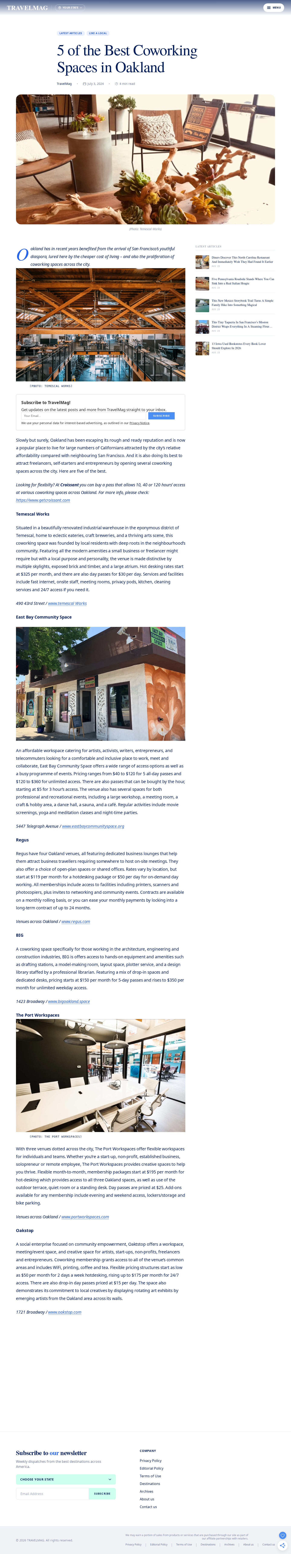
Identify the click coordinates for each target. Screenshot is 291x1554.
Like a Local (98, 33)
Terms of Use (150, 1476)
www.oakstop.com (64, 1312)
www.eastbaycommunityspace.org (93, 826)
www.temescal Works (67, 603)
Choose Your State (37, 1479)
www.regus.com (76, 921)
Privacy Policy (150, 1460)
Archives (146, 1491)
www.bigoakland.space (69, 1001)
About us (147, 1499)
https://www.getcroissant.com (43, 500)
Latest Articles (70, 33)
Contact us (148, 1506)
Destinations (150, 1483)
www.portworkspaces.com (85, 1217)
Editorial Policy (151, 1468)
